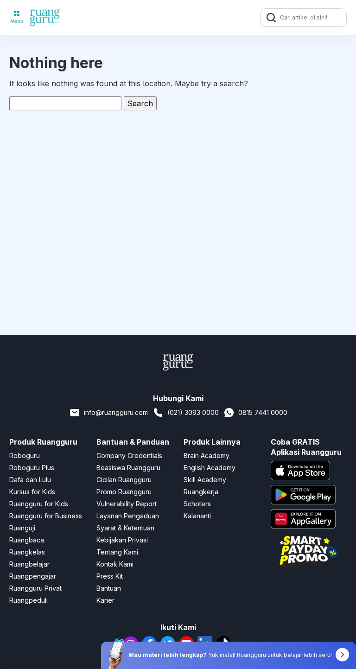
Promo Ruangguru (124, 492)
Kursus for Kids (32, 492)
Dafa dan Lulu (30, 480)
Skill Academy (205, 480)
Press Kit (109, 576)
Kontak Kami (115, 564)
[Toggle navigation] (16, 18)
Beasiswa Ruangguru (128, 467)
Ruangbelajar (29, 564)
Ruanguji (22, 528)
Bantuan (108, 588)
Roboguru (24, 455)
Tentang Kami (117, 552)
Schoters (197, 504)
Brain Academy (206, 455)
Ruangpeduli (28, 600)
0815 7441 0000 (262, 412)
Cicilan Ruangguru (124, 480)
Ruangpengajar (32, 576)
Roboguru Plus (31, 467)
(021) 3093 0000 (193, 412)
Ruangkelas (27, 552)
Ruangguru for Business (45, 516)
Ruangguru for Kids (38, 504)
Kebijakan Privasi (122, 540)
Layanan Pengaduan (127, 516)
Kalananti (197, 516)
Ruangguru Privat (35, 588)
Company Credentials (129, 455)
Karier (105, 600)
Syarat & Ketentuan (125, 528)
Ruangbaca (26, 540)
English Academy (209, 467)
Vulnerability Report (126, 504)
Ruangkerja (201, 492)
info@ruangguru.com (116, 412)
